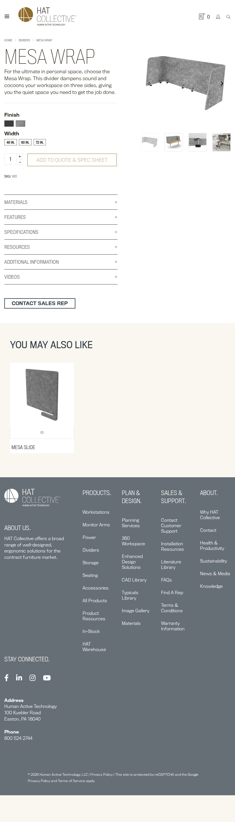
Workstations (96, 512)
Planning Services (131, 522)
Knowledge (211, 586)
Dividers (24, 40)
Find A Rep (172, 592)
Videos (12, 277)
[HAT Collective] (47, 16)
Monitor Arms (96, 525)
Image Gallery (135, 610)
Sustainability (213, 561)
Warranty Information (173, 626)
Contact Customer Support (171, 525)
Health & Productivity (212, 545)
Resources (17, 247)
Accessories (96, 588)
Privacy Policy (101, 774)
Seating (90, 575)
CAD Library (134, 580)
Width (11, 133)
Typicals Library (130, 595)
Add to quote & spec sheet (72, 160)
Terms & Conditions (172, 607)
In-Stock (91, 631)
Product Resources (94, 616)
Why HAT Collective (210, 514)
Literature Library (171, 564)
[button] (222, 83)
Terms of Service (71, 781)
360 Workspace (133, 541)
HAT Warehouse (94, 646)
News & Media (215, 573)
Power (89, 537)
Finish (11, 115)
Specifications (21, 232)
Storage (91, 562)
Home (8, 40)
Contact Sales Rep (40, 303)
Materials (16, 202)
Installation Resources (172, 546)
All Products (95, 600)
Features (15, 217)
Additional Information (31, 262)
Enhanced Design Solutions (132, 562)
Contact (208, 530)
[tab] (60, 202)
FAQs (166, 580)
